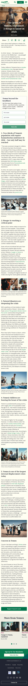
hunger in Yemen (16, 252)
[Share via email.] (19, 40)
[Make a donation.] (24, 40)
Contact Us (14, 682)
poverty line (18, 192)
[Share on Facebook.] (8, 40)
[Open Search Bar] (15, 2)
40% (10, 406)
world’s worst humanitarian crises (11, 78)
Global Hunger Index (14, 433)
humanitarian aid (20, 163)
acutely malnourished (14, 424)
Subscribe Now (14, 655)
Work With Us (8, 664)
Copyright (14, 664)
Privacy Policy (20, 664)
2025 (6, 505)
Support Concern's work (14, 609)
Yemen (21, 544)
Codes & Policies (10, 667)
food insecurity (20, 261)
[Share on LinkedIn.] (15, 40)
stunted (18, 425)
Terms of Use (18, 667)
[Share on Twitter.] (11, 40)
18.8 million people (16, 161)
